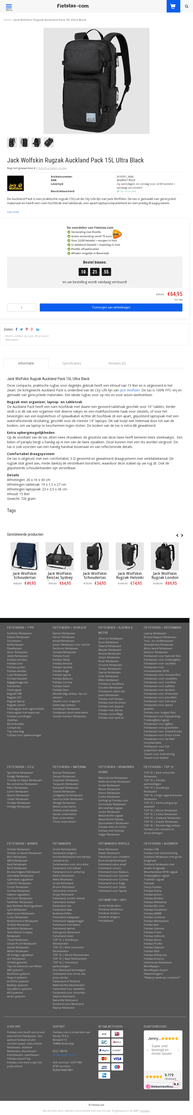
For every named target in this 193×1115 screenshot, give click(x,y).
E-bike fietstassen (109, 796)
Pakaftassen (14, 648)
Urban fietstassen (18, 799)
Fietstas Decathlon (155, 909)
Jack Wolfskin (130, 390)
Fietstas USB (151, 849)
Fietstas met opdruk (111, 717)
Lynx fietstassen (17, 909)
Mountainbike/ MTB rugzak (161, 872)
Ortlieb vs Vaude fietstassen (24, 853)
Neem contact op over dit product (27, 336)
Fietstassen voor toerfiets (160, 682)
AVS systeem (15, 992)
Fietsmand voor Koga (111, 883)
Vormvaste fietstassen (112, 804)
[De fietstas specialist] (73, 5)
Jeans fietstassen (108, 695)
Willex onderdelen (64, 806)
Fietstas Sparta (62, 674)
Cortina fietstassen (18, 890)
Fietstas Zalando (154, 947)
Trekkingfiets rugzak (156, 720)
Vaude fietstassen (18, 947)
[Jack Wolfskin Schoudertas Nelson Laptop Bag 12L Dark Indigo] (25, 556)
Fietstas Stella (61, 659)
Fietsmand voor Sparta (112, 890)
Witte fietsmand (62, 879)
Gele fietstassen (108, 676)
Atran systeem (16, 996)
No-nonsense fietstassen (22, 784)
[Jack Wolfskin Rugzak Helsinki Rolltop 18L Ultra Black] (130, 556)
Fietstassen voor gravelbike (161, 727)
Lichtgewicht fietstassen (68, 795)
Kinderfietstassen (63, 640)
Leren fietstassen (17, 791)
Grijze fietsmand (63, 894)
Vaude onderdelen (64, 814)
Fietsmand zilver (63, 936)
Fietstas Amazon (154, 958)
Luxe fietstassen (17, 674)
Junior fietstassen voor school (71, 644)
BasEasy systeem (17, 985)
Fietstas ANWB (152, 913)
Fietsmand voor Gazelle (113, 875)
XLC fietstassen (16, 958)
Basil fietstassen (17, 864)
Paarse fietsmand (63, 1007)
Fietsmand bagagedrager (68, 921)
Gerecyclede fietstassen (68, 799)
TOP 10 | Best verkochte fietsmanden (68, 949)
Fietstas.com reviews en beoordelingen (159, 831)
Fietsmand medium (65, 890)
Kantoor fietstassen (156, 652)
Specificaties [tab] (71, 363)
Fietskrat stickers (109, 913)
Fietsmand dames (64, 928)
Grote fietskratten (109, 905)
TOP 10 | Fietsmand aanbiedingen (65, 964)
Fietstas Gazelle (62, 667)
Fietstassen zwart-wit (111, 691)
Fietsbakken (105, 920)
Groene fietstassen (110, 665)
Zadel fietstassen (17, 656)
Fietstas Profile (153, 943)
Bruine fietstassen (109, 653)
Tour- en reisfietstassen (158, 640)
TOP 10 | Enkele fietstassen (161, 821)
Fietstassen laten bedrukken (70, 712)
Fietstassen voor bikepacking (162, 716)
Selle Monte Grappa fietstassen (19, 934)
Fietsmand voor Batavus (113, 872)
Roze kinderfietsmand (112, 860)
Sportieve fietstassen (20, 772)
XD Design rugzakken (20, 955)
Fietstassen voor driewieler (161, 693)
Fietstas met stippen (111, 706)
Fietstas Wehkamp (155, 902)
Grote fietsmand (63, 883)
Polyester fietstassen (66, 780)
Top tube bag (15, 731)
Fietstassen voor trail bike (160, 701)
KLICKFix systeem (18, 981)
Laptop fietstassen (155, 633)
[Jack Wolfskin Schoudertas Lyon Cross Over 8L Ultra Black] (95, 556)
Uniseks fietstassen (64, 652)
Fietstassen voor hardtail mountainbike (159, 740)
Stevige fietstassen (64, 802)
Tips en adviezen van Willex (24, 966)
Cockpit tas (14, 727)
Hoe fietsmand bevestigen (69, 970)
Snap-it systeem (17, 977)
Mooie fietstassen (109, 789)
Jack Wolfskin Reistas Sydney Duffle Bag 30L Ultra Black (60, 579)
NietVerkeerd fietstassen (22, 921)
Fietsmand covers (109, 868)
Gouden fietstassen (110, 687)
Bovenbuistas (15, 723)
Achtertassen (15, 644)
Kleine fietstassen (109, 793)
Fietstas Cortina (62, 682)
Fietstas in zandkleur (111, 683)
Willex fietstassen (17, 951)
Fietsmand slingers (64, 853)
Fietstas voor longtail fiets (160, 712)
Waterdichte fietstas (110, 819)
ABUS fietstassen (17, 860)
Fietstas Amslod (62, 663)
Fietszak (149, 883)
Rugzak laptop (16, 701)
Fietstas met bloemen (112, 702)
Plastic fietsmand (109, 853)
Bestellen (25, 593)
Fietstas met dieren (110, 710)
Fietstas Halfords (154, 936)
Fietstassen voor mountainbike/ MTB (156, 669)
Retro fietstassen (17, 787)
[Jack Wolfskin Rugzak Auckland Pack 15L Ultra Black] (96, 82)
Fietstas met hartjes (110, 699)
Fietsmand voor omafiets (114, 856)
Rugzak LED (14, 697)
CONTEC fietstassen (19, 883)
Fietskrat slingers (109, 917)
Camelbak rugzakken (20, 879)
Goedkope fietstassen (66, 708)
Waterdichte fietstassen (113, 777)
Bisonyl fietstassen (64, 772)
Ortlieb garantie (17, 962)
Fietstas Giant (61, 686)
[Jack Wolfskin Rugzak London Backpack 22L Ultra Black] (165, 556)
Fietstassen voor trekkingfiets (162, 659)
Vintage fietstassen (18, 806)
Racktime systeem (18, 973)
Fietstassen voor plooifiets (160, 697)
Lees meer (13, 212)
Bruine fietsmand (63, 887)
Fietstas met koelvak (111, 830)
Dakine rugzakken (18, 894)
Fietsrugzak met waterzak (23, 712)
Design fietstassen (18, 776)
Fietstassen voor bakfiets (159, 686)
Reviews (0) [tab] (117, 363)
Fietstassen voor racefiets (160, 663)
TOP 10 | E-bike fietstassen (160, 814)
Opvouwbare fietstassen (113, 823)
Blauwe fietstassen (109, 649)
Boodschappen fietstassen (160, 637)
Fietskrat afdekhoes (110, 909)
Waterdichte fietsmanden (69, 985)
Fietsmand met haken (66, 924)
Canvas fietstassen (64, 776)
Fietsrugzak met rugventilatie (25, 708)
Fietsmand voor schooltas (69, 992)
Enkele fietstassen (18, 637)
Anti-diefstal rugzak (110, 808)
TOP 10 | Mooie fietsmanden (71, 955)
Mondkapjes (151, 966)
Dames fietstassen (64, 633)
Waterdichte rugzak (110, 815)
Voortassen (14, 640)
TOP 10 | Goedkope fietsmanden (65, 941)
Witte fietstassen (108, 680)
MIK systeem (15, 970)
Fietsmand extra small (112, 864)
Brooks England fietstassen (23, 872)
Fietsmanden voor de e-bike (70, 864)
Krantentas (14, 686)
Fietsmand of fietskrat (66, 981)
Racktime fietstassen (20, 928)
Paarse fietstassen (109, 672)
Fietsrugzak (14, 690)
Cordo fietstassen (18, 887)
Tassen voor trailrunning (159, 754)
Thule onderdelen (64, 821)
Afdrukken (12, 339)
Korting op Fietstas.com (113, 800)
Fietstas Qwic (61, 690)
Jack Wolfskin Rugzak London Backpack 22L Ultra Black (165, 579)
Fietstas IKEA (151, 951)
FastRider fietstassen (20, 902)
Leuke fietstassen (109, 811)
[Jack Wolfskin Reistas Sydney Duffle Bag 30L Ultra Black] (60, 556)
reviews (144, 1110)
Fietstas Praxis (152, 932)
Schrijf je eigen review (52, 168)
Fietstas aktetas (16, 671)
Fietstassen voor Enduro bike (162, 735)
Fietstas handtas (17, 659)
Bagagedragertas (17, 682)
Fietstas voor (15, 663)
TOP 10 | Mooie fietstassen (161, 810)
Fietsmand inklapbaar (66, 917)
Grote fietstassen (109, 785)
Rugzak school (16, 705)
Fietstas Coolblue (154, 917)
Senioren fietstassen (65, 648)
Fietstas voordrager (19, 716)
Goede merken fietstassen (69, 716)
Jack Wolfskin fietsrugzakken (24, 906)
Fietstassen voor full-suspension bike (157, 748)
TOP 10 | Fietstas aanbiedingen (154, 782)
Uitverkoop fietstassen (158, 962)
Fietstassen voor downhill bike (163, 731)
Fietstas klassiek (17, 678)
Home (7, 19)
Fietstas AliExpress (155, 955)
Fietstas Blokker (154, 898)
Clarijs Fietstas (152, 887)
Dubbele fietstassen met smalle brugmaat (159, 866)
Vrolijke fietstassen (19, 802)
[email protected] (64, 1055)
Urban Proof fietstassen (21, 943)
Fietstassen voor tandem (159, 690)
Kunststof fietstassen (65, 787)
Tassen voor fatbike (156, 757)
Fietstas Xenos (152, 939)
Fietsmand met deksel (67, 868)
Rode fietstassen (108, 661)
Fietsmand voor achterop (69, 872)
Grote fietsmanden (65, 849)
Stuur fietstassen (17, 652)
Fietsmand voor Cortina (113, 879)
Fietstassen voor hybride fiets (162, 656)
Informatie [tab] (26, 363)
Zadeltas (12, 720)
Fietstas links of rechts (112, 827)
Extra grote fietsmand (66, 932)
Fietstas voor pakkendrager (24, 735)
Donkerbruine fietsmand (68, 1004)
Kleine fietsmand (63, 875)
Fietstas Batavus (62, 678)
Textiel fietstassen (64, 791)
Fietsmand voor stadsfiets (69, 989)
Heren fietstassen (64, 637)
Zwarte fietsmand (64, 996)
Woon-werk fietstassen (158, 648)
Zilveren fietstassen (110, 638)
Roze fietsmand (108, 849)
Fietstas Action (153, 894)
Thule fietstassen (17, 939)
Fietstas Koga (61, 671)
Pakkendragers (153, 973)
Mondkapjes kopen (156, 970)
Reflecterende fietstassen (114, 781)
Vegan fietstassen (109, 834)
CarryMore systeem (19, 989)
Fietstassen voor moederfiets (162, 674)
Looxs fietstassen (17, 917)
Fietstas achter (16, 667)
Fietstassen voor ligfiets (158, 723)
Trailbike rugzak (154, 879)
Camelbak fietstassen (20, 875)
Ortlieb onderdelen (65, 810)
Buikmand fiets (62, 913)
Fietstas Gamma (154, 928)
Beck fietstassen (17, 868)
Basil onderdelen (63, 818)
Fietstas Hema (152, 890)
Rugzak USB (14, 693)
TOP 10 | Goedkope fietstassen (156, 789)
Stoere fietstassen (18, 795)
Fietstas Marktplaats (156, 921)
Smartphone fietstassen (158, 644)
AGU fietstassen (17, 856)
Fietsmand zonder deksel (69, 898)
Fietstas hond (61, 656)
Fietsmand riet (62, 906)
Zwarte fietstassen (109, 646)
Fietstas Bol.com (154, 906)
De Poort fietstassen (19, 898)
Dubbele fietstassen (19, 633)
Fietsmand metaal (64, 902)
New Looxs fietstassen (21, 913)
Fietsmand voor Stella (112, 887)
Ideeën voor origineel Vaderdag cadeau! (66, 703)
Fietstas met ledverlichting (160, 853)
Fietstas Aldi (151, 924)
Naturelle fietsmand (65, 1000)
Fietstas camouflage (110, 714)
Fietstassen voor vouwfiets (160, 678)
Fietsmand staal (62, 909)
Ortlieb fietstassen (18, 849)
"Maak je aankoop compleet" (162, 977)
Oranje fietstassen (109, 668)
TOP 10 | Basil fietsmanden (70, 958)
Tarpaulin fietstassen (66, 784)
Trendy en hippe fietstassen (24, 780)
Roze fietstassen (108, 642)
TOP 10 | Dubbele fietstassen (162, 818)
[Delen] (16, 329)
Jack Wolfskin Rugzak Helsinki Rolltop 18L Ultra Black (130, 579)
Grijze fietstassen (109, 657)
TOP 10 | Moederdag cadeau (162, 825)
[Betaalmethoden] (104, 1033)
